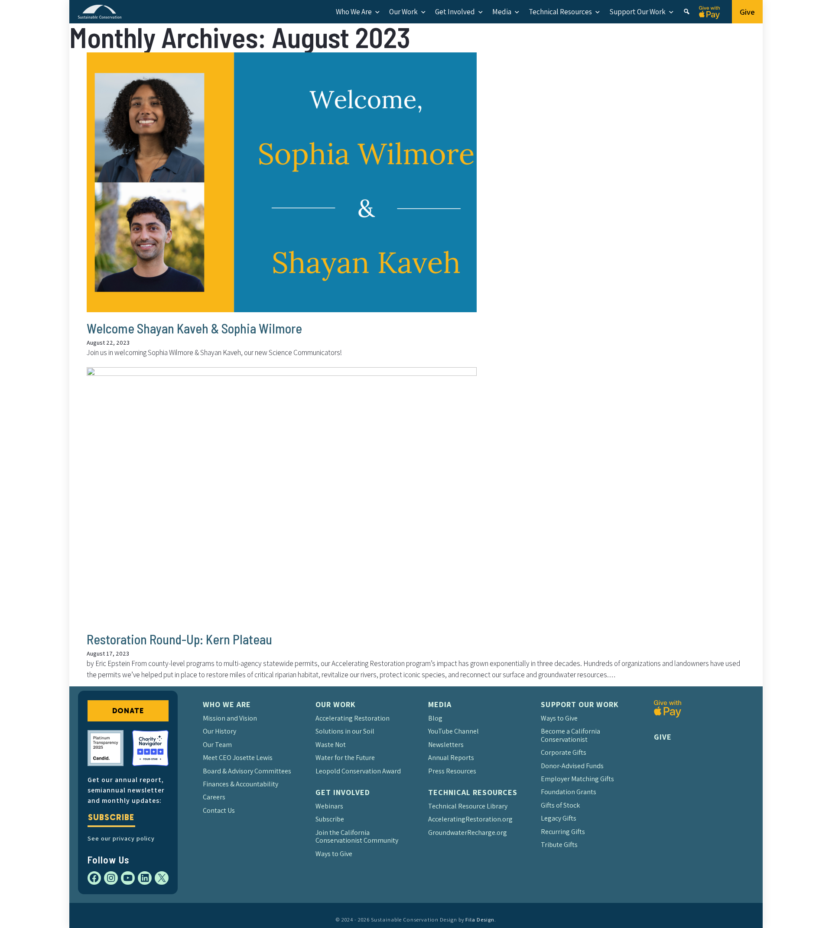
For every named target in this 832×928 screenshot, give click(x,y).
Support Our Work (637, 11)
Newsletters (446, 744)
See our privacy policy (121, 838)
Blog (435, 718)
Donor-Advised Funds (572, 765)
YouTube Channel (453, 731)
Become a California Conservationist (570, 735)
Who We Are (354, 11)
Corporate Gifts (563, 752)
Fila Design (479, 919)
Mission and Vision (230, 718)
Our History (219, 731)
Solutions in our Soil (344, 731)
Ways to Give (333, 853)
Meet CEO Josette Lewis (238, 757)
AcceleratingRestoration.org (470, 819)
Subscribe (111, 817)
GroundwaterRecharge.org (467, 832)
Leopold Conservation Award (358, 771)
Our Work (403, 11)
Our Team (217, 744)
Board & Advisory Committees (247, 771)
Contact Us (219, 810)
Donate (128, 710)
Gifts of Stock (560, 805)
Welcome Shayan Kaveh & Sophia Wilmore (194, 328)
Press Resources (452, 771)
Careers (214, 797)
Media (501, 11)
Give (747, 11)
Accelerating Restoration (352, 718)
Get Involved (455, 11)
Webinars (329, 806)
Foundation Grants (568, 791)
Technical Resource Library (467, 806)
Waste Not (330, 744)
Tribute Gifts (559, 844)
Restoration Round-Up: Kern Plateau (179, 639)
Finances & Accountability (240, 784)
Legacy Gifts (558, 818)
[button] (687, 11)
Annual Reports (451, 757)
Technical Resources (560, 11)
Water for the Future (345, 757)
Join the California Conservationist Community (356, 836)
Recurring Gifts (563, 831)
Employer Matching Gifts (577, 778)
